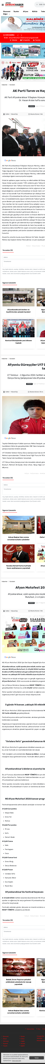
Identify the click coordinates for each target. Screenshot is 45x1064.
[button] (18, 36)
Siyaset (5, 1043)
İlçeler (16, 11)
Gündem (12, 85)
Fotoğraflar (26, 40)
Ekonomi (6, 11)
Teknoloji (5, 1041)
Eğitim (23, 1046)
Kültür (35, 11)
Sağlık (23, 1041)
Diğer (5, 14)
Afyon (25, 11)
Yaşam (5, 1046)
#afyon (28, 246)
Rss (39, 1029)
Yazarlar (38, 40)
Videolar (14, 40)
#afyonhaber (36, 246)
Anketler (39, 1038)
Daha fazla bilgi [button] (16, 1060)
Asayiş (23, 1043)
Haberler (4, 85)
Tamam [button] (37, 1058)
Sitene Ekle (30, 1029)
